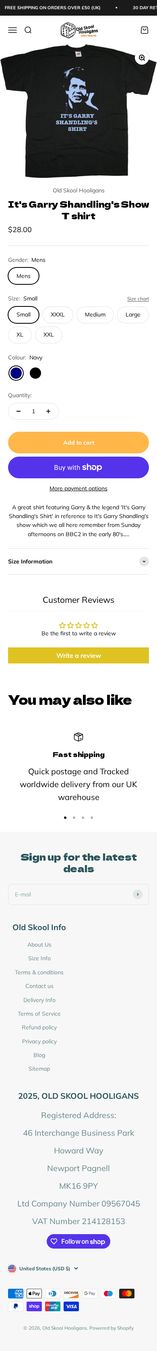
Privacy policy (39, 1041)
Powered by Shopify (111, 1328)
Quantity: (19, 395)
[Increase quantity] (48, 411)
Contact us (39, 986)
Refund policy (39, 1027)
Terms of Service (39, 1013)
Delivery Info (39, 1000)
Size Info (39, 958)
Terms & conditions (39, 972)
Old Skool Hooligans (79, 190)
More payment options (78, 488)
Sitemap (39, 1068)
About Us (39, 944)
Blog (39, 1055)
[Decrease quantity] (18, 411)
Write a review (78, 655)
